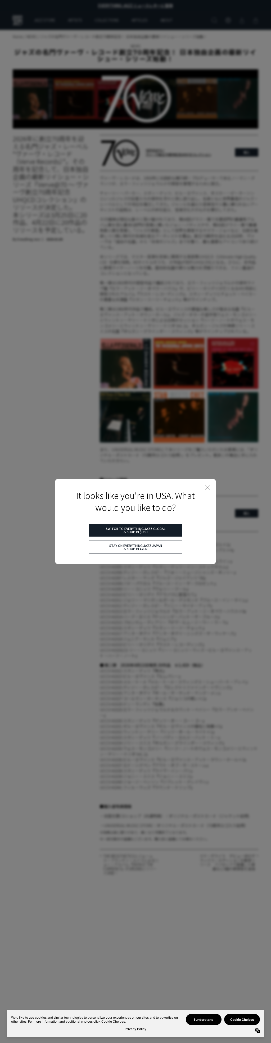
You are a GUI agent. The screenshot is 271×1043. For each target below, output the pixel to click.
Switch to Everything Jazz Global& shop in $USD (135, 530)
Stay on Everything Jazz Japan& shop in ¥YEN (135, 547)
